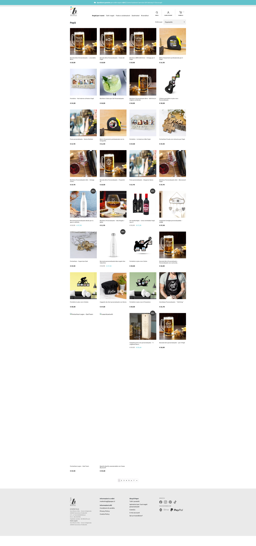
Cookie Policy (105, 514)
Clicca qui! (158, 2)
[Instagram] (166, 502)
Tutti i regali (110, 15)
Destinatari (136, 15)
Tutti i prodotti (135, 501)
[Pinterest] (171, 502)
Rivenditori (145, 15)
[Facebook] (161, 502)
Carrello (132, 509)
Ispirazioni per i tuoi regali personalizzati (138, 505)
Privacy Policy (105, 511)
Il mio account (135, 512)
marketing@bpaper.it (107, 501)
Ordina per (158, 22)
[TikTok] (175, 502)
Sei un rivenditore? (136, 515)
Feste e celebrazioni (123, 15)
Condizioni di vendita (107, 508)
